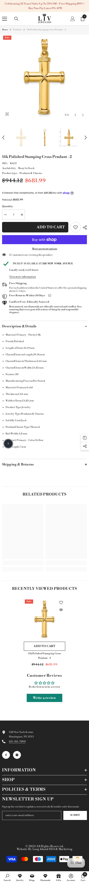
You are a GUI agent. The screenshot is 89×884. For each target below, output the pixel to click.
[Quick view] (61, 610)
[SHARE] (84, 227)
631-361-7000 (17, 741)
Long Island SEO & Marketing (52, 849)
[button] (75, 115)
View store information (22, 276)
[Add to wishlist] (61, 602)
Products (17, 29)
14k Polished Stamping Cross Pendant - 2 (44, 656)
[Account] (72, 18)
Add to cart (51, 227)
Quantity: (7, 206)
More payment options (44, 248)
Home (5, 29)
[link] (75, 227)
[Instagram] (17, 755)
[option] (44, 77)
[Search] (16, 18)
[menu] (4, 18)
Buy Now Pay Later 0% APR (45, 8)
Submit (75, 815)
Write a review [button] (44, 698)
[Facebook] (6, 755)
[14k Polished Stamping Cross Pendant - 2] (44, 619)
